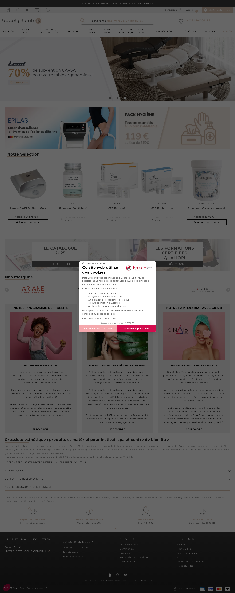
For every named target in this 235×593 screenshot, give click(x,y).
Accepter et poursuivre (136, 328)
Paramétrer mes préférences (98, 328)
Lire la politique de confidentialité (99, 318)
